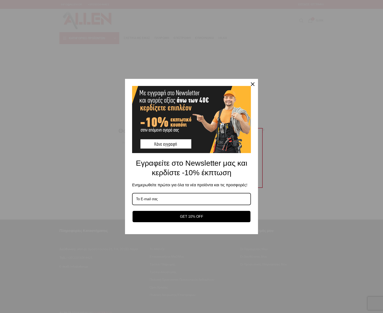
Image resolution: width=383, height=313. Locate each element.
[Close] (252, 84)
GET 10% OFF (191, 216)
